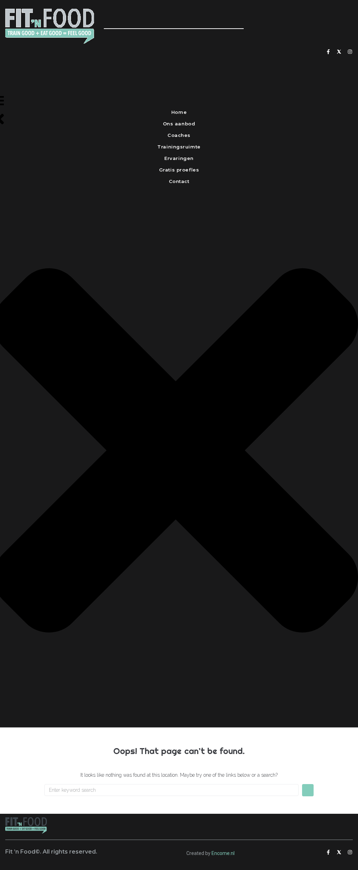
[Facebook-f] (328, 51)
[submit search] (111, 36)
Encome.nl (223, 853)
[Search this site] (174, 20)
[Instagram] (350, 51)
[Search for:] (171, 790)
